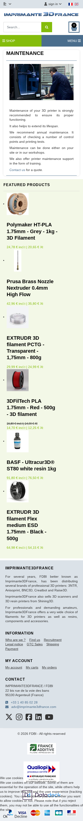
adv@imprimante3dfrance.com (32, 707)
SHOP (10, 41)
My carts (32, 667)
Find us (34, 640)
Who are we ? (15, 640)
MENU (73, 41)
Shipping (52, 644)
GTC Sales (35, 644)
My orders (49, 667)
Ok (5, 816)
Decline (21, 816)
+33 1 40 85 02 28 (23, 702)
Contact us (17, 170)
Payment (11, 649)
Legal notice (14, 644)
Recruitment (53, 640)
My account (13, 667)
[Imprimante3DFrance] (41, 14)
